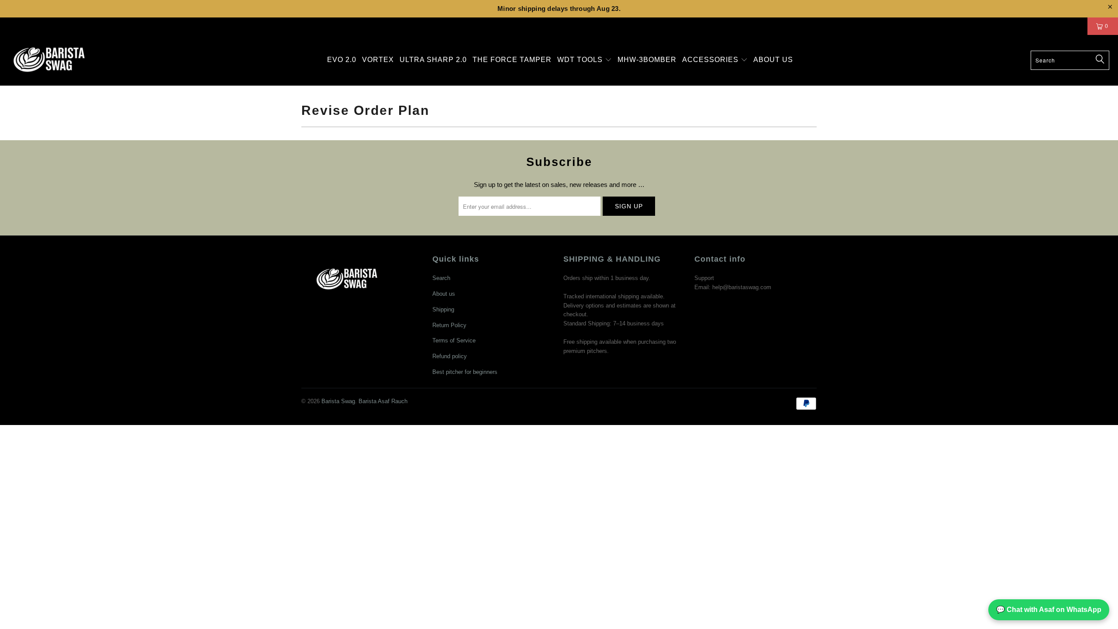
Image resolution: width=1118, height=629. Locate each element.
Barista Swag (338, 401)
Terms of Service (454, 340)
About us (443, 293)
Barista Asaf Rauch (383, 401)
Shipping (443, 309)
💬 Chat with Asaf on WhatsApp (1048, 609)
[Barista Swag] (49, 60)
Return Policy (449, 325)
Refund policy (449, 356)
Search (441, 278)
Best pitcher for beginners (464, 372)
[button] (584, 60)
